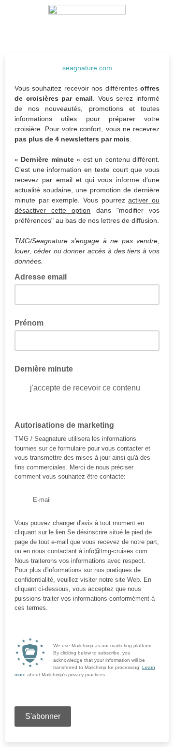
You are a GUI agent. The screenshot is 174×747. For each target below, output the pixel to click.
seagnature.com (87, 68)
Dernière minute (43, 369)
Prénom (29, 323)
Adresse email (43, 276)
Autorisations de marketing (64, 425)
